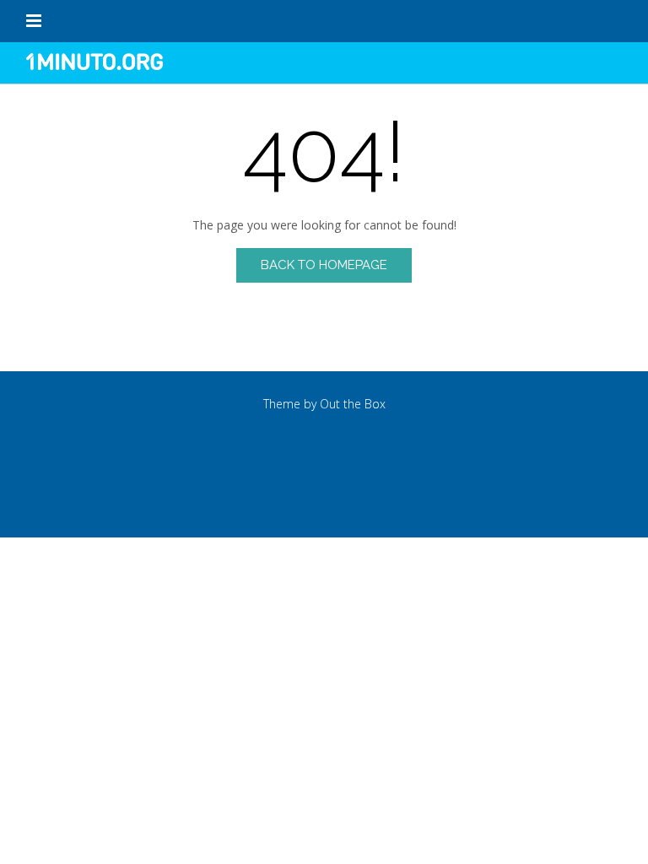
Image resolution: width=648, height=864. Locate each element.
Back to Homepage (324, 265)
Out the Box (353, 404)
